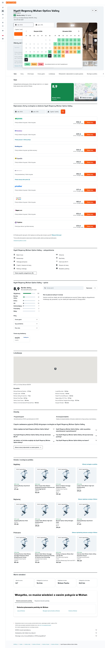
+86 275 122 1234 (18, 20)
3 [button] (26, 44)
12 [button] (34, 48)
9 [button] (49, 44)
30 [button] (50, 56)
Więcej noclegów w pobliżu (89, 464)
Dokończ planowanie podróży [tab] (24, 601)
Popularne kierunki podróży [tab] (42, 601)
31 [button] (26, 60)
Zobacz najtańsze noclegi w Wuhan (87, 499)
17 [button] (26, 52)
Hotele (20, 644)
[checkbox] (22, 338)
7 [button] (55, 44)
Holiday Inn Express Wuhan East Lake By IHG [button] (64, 554)
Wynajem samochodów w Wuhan (51, 611)
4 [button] (30, 44)
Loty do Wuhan (21, 611)
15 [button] (46, 48)
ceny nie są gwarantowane (45, 625)
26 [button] (34, 56)
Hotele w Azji (27, 644)
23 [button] (50, 52)
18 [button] (30, 52)
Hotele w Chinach (36, 644)
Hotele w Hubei (45, 644)
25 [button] (30, 56)
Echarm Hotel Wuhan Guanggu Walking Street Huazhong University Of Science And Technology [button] (44, 555)
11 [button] (30, 48)
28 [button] (42, 56)
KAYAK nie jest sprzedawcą (22, 630)
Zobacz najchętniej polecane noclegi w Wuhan (84, 532)
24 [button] (26, 56)
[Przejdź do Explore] (3, 22)
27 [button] (38, 56)
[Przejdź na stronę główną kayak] (11, 3)
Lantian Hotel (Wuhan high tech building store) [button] (85, 486)
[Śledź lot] (3, 26)
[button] (3, 2)
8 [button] (59, 44)
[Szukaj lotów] (3, 7)
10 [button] (26, 48)
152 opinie (28, 15)
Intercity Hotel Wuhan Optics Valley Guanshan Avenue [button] (86, 554)
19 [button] (34, 52)
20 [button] (38, 52)
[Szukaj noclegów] (3, 11)
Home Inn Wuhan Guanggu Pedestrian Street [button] (63, 486)
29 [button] (46, 56)
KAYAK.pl (15, 644)
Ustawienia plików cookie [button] (20, 240)
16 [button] (49, 48)
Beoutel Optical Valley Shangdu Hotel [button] (64, 521)
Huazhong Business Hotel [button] (21, 520)
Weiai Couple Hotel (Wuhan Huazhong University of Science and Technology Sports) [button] (45, 487)
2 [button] (49, 40)
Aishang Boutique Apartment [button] (22, 485)
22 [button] (46, 52)
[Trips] (3, 30)
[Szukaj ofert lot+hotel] (3, 18)
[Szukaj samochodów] (3, 14)
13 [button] (38, 48)
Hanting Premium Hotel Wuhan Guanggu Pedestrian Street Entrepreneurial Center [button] (22, 555)
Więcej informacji (56, 235)
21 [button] (42, 52)
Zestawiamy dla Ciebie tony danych (25, 633)
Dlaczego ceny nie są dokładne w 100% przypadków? (30, 636)
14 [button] (42, 48)
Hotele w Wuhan (72, 611)
